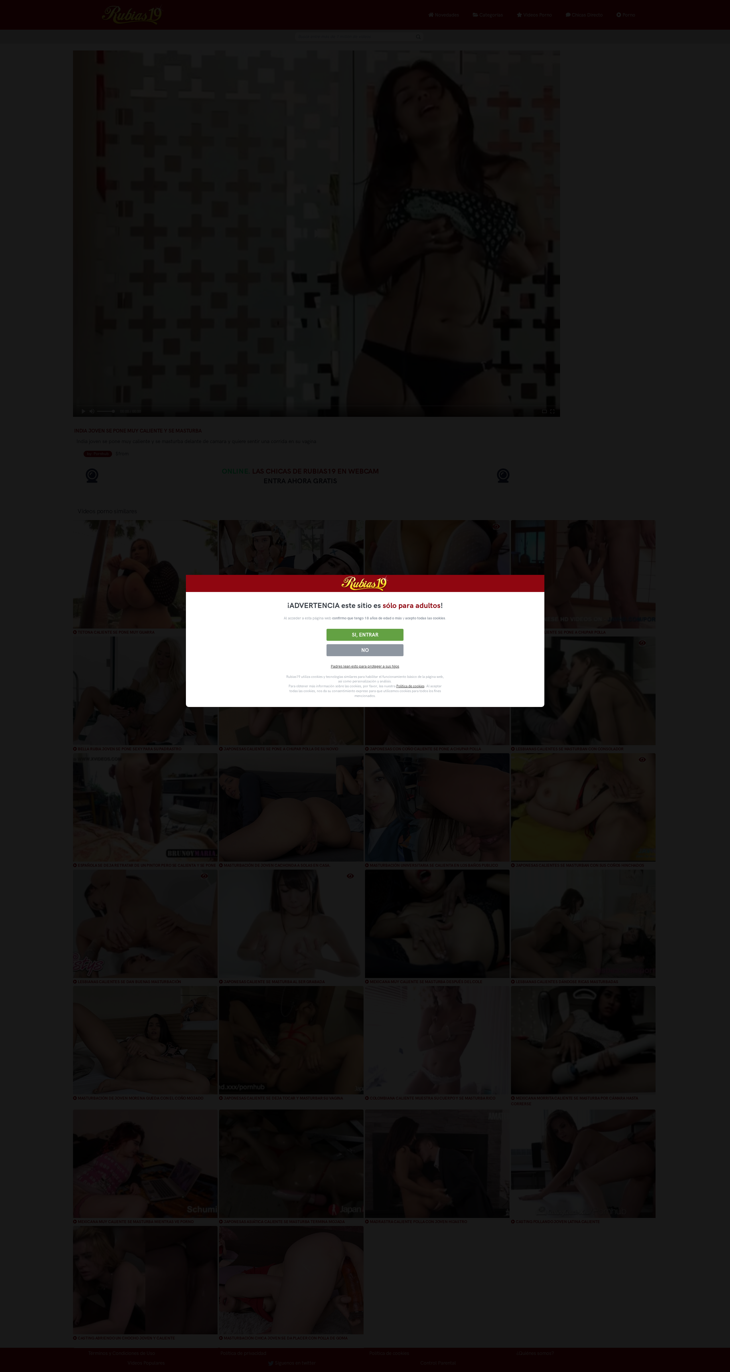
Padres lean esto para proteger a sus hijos (365, 666)
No (365, 650)
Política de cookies (410, 686)
